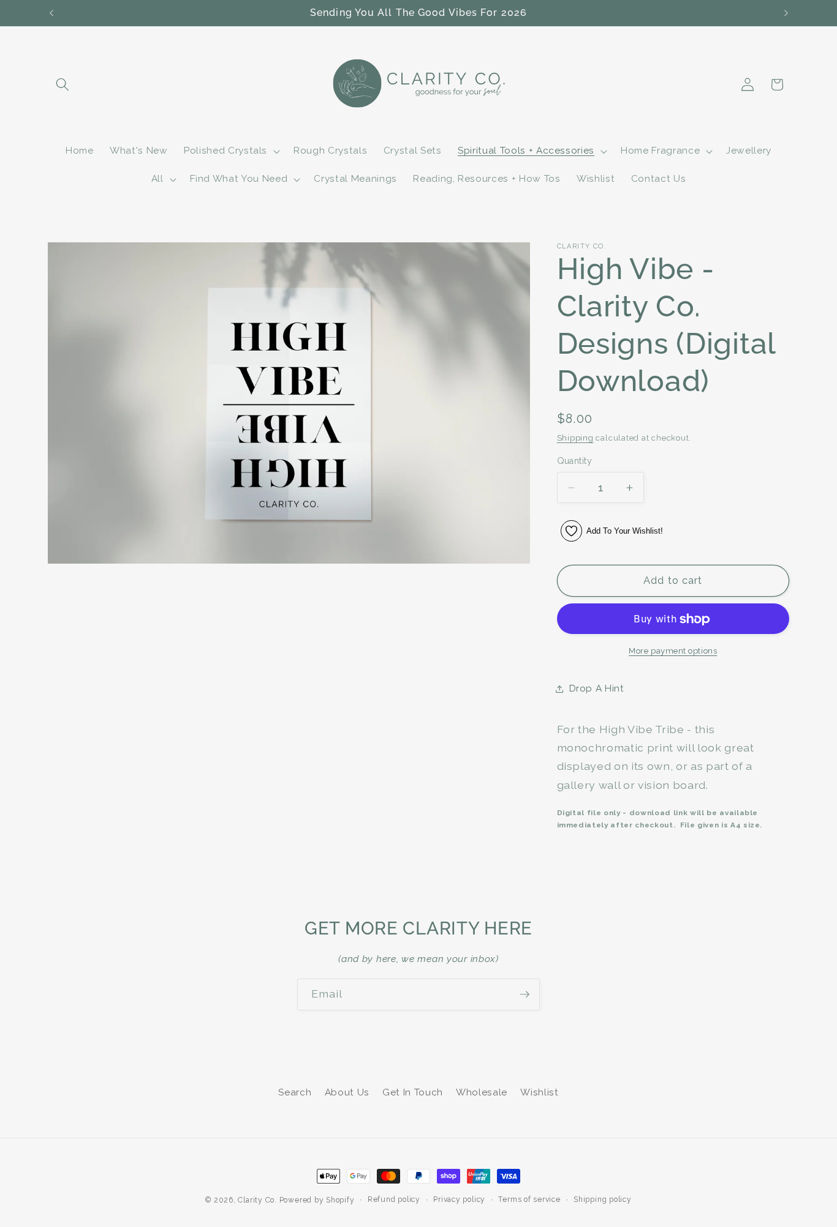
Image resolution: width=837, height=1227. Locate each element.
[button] (62, 84)
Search (294, 1092)
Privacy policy (459, 1199)
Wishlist (539, 1092)
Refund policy (394, 1199)
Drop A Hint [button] (596, 688)
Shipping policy (603, 1199)
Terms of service (529, 1199)
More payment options (673, 650)
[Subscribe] (524, 994)
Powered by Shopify (317, 1200)
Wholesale (481, 1092)
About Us (347, 1092)
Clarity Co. (257, 1200)
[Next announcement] (786, 13)
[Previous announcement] (51, 13)
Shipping (575, 438)
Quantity (575, 461)
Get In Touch (412, 1092)
